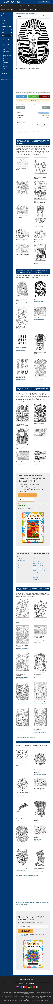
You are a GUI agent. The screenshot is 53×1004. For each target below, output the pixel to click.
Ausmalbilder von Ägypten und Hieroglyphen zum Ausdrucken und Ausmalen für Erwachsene (32, 142)
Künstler (35, 5)
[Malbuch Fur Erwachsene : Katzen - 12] (40, 866)
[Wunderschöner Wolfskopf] (22, 866)
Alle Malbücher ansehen (26, 499)
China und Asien (37, 561)
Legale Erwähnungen (43, 982)
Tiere (18, 562)
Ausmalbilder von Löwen (22, 845)
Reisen (22, 13)
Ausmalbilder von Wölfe (21, 870)
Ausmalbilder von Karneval (21, 330)
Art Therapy (19, 558)
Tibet (34, 581)
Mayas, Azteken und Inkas (39, 570)
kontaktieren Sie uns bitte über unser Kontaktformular (34, 997)
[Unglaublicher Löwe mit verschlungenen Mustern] (22, 841)
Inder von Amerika (37, 563)
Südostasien (36, 579)
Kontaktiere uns (35, 982)
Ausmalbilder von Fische (22, 703)
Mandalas (19, 556)
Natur (18, 563)
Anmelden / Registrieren (44, 1)
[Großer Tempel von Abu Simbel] (22, 252)
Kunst (18, 567)
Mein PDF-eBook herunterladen (27, 495)
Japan (34, 567)
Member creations (39, 9)
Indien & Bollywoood (38, 565)
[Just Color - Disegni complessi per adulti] (24, 986)
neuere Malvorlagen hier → (30, 737)
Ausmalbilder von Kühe (21, 729)
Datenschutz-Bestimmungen (28, 983)
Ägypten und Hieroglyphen (30, 13)
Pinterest (26, 979)
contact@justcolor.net (27, 999)
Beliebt (29, 5)
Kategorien (10, 5)
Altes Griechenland (37, 560)
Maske (43, 115)
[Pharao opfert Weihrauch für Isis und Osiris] (22, 213)
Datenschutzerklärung (23, 935)
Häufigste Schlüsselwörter (27, 982)
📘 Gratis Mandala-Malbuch (7, 79)
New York (35, 572)
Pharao (47, 115)
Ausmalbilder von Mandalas (40, 774)
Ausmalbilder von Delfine (22, 822)
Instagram (31, 979)
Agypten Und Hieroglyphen (44, 112)
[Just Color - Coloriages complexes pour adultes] (21, 986)
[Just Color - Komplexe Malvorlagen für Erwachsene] (29, 986)
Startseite (3, 5)
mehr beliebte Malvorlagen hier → (31, 875)
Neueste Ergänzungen (21, 5)
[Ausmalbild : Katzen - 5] (40, 786)
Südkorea (35, 577)
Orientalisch (36, 574)
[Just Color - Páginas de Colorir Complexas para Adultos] (31, 986)
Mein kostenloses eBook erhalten (25, 930)
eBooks (31, 9)
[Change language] (51, 2)
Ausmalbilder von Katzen (40, 792)
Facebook (22, 979)
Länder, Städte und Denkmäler (40, 568)
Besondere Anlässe (21, 560)
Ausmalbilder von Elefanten (40, 822)
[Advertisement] (33, 80)
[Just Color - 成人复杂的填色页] (34, 986)
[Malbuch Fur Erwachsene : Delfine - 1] (22, 816)
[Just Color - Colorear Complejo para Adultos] (26, 986)
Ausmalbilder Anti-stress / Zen (40, 319)
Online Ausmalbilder (22, 9)
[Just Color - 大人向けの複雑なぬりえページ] (36, 986)
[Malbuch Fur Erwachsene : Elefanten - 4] (40, 817)
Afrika (34, 558)
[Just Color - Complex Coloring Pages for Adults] (17, 986)
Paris (34, 575)
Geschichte (19, 569)
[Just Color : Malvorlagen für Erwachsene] (12, 1)
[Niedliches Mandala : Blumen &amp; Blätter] (22, 790)
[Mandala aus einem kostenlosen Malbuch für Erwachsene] (40, 767)
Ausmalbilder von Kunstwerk (40, 620)
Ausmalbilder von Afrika (38, 301)
